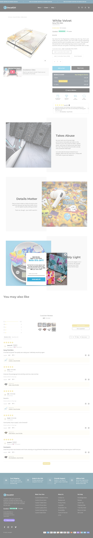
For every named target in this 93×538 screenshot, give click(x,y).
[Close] (65, 254)
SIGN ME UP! (36, 279)
